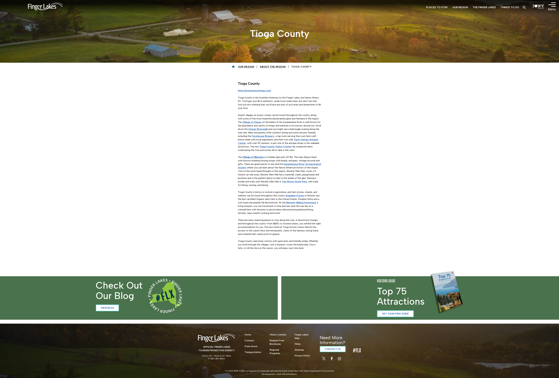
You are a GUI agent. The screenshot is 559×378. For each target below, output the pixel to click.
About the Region (273, 66)
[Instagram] (339, 359)
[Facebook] (332, 359)
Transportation (253, 352)
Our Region (246, 66)
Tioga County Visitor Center (275, 146)
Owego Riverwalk (258, 129)
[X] (324, 359)
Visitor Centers (278, 334)
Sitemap (299, 349)
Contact (249, 340)
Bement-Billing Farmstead (301, 202)
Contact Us (333, 349)
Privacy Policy (302, 355)
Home (248, 334)
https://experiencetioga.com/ (254, 90)
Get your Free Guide (395, 313)
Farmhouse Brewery (263, 136)
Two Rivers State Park (294, 181)
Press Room (251, 346)
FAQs (298, 344)
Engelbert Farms (295, 195)
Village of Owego (252, 122)
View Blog (107, 307)
